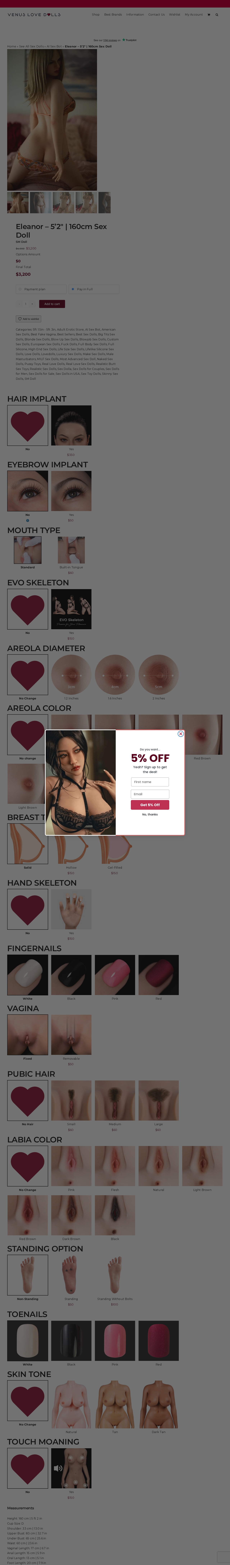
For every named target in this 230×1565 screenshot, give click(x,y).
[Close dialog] (181, 734)
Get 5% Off (150, 804)
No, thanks (150, 814)
